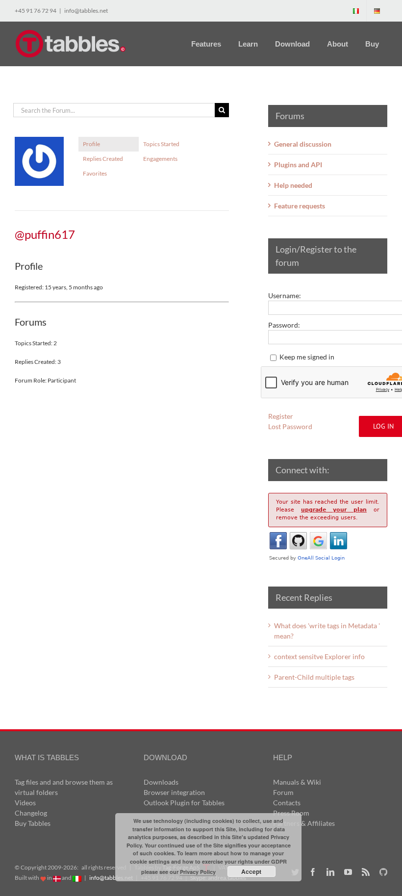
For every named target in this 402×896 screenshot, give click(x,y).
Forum (283, 792)
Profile (91, 144)
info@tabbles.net (86, 10)
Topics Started (161, 144)
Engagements (160, 158)
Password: (284, 325)
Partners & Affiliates (304, 823)
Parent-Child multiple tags (314, 677)
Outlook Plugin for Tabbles (184, 802)
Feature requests (299, 206)
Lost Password (290, 426)
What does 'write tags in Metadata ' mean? (327, 630)
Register (280, 416)
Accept (251, 871)
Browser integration (174, 792)
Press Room (291, 813)
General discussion (302, 144)
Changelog (31, 813)
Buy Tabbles (32, 823)
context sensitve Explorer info (319, 656)
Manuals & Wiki (297, 782)
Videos (25, 802)
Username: (284, 295)
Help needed (293, 185)
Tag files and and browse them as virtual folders (64, 787)
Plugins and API (298, 164)
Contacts (287, 802)
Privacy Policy (198, 871)
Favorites (95, 173)
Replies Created (103, 158)
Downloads (161, 782)
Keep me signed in (306, 357)
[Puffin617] (39, 141)
